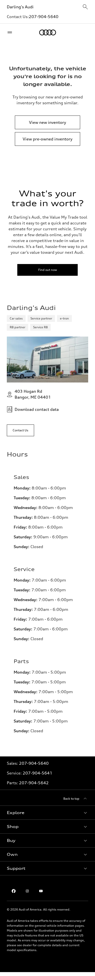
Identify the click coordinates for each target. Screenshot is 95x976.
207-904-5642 (34, 782)
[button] (47, 813)
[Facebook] (13, 891)
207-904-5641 (37, 773)
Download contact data (37, 409)
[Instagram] (27, 891)
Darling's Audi (20, 6)
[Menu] (11, 32)
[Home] (47, 32)
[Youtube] (41, 891)
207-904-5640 (43, 16)
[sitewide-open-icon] (85, 7)
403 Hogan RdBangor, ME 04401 (33, 394)
